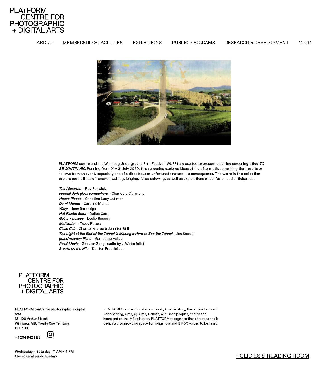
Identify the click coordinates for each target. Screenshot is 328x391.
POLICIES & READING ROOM (272, 356)
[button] (257, 43)
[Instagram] (50, 334)
